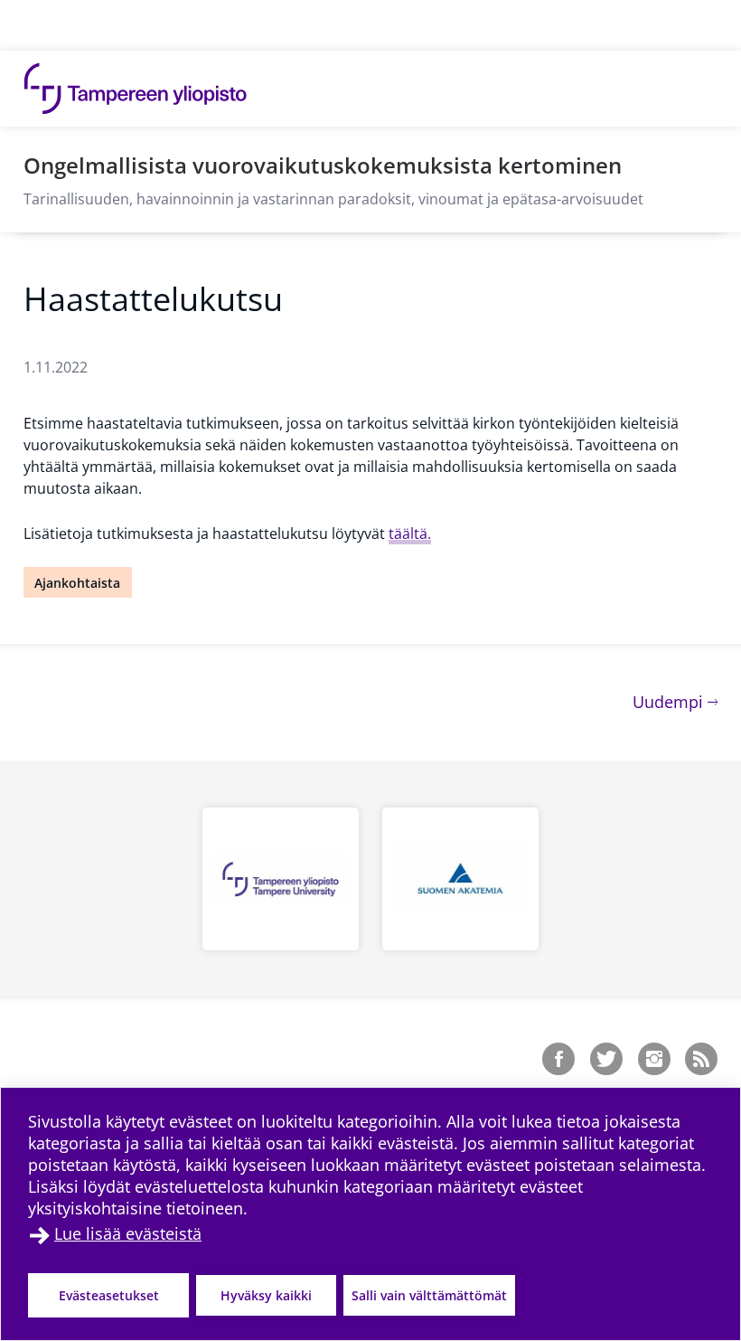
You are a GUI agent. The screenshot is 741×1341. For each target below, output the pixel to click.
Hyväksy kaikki (266, 1295)
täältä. (410, 533)
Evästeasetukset (109, 1295)
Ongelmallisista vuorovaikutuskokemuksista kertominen (322, 165)
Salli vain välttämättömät (429, 1295)
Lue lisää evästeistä (128, 1233)
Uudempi (675, 701)
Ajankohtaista (77, 582)
